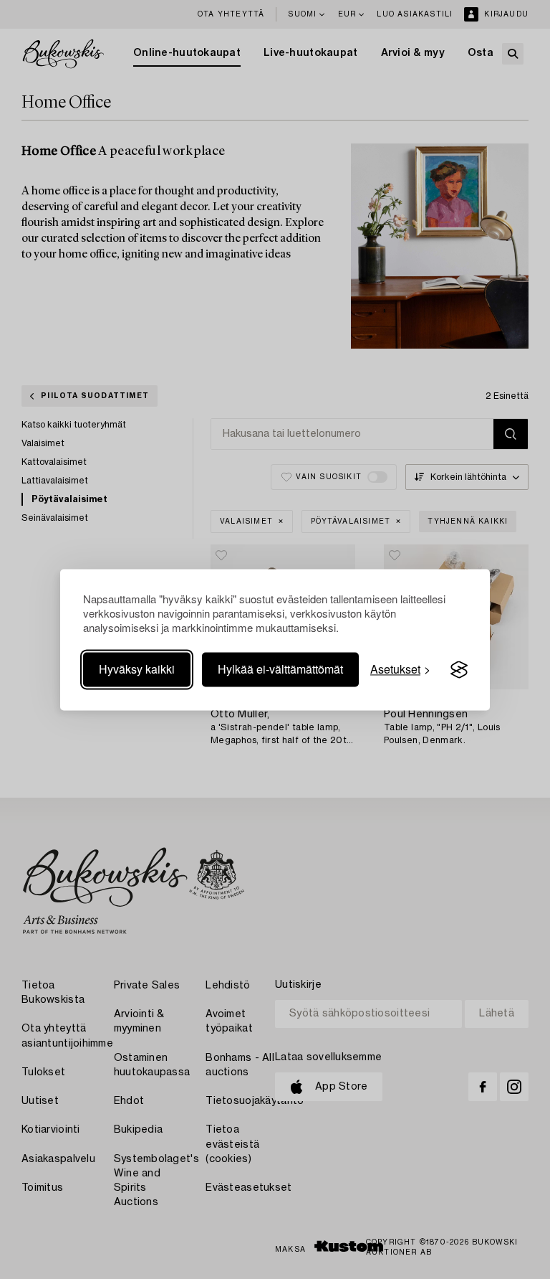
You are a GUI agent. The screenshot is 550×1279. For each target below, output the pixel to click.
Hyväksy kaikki (137, 669)
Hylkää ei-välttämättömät (280, 669)
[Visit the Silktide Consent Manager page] (459, 670)
